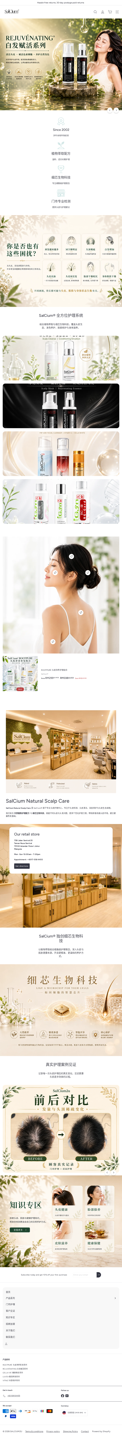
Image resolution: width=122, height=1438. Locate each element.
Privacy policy (53, 1431)
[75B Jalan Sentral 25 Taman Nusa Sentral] (61, 876)
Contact (85, 1431)
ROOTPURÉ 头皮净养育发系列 (15, 1365)
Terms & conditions (34, 1431)
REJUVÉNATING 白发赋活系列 (15, 1369)
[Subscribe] (99, 1275)
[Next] (116, 110)
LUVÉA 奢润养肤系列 (11, 1377)
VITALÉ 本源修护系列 (11, 1381)
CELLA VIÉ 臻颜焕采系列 (13, 1373)
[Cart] (110, 12)
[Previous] (109, 110)
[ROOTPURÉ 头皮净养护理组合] (61, 673)
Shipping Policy (70, 1431)
